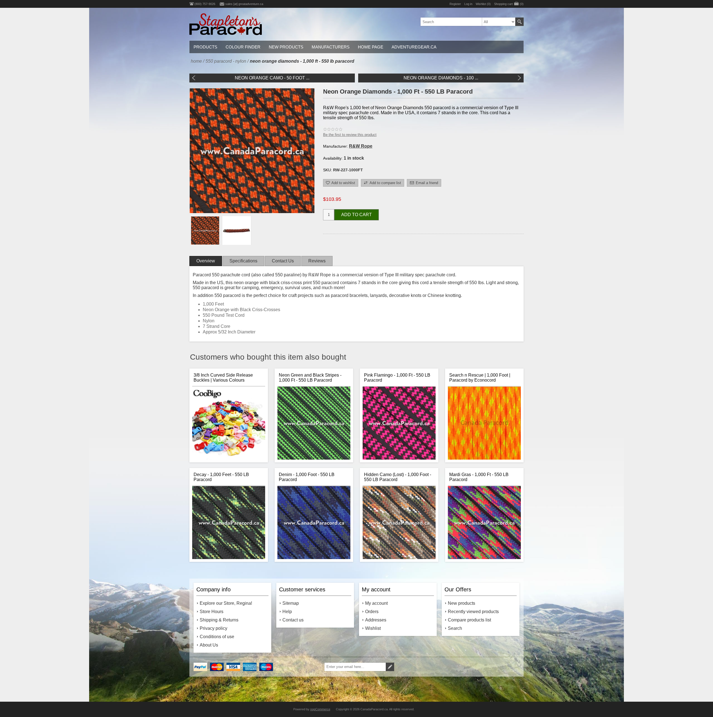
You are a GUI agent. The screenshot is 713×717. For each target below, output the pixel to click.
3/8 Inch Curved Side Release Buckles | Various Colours (223, 377)
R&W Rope (360, 146)
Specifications (243, 260)
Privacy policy (213, 628)
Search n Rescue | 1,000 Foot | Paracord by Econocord (479, 377)
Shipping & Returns (219, 620)
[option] (205, 230)
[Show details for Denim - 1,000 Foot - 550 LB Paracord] (313, 522)
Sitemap (290, 603)
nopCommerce (320, 709)
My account (376, 603)
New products (461, 603)
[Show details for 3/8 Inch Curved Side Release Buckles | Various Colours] (228, 423)
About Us (209, 645)
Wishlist (373, 628)
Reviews (317, 260)
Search (519, 22)
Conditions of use (217, 636)
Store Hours (211, 611)
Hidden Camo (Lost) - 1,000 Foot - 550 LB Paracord (397, 477)
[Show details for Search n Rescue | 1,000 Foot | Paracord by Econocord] (484, 423)
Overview (205, 260)
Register (455, 4)
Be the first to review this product (350, 135)
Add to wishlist (343, 183)
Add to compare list (385, 183)
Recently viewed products (473, 611)
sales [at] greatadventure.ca (244, 4)
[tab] (205, 261)
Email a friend (427, 183)
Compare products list (469, 620)
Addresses (375, 620)
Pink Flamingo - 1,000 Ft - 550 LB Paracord (397, 377)
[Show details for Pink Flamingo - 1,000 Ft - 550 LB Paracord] (399, 423)
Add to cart (356, 214)
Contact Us (283, 260)
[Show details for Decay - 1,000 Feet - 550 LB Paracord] (228, 522)
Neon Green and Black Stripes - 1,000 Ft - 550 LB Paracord (310, 377)
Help (287, 611)
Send (390, 667)
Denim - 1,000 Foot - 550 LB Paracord (306, 477)
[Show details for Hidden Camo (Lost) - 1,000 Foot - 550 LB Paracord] (399, 522)
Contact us (293, 620)
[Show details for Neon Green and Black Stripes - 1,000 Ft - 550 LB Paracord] (313, 423)
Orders (372, 611)
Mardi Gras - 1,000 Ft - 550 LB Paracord (479, 477)
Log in (468, 4)
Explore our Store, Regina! (226, 603)
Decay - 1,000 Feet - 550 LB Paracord (221, 477)
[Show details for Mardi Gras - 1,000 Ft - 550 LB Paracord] (484, 522)
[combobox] (468, 22)
